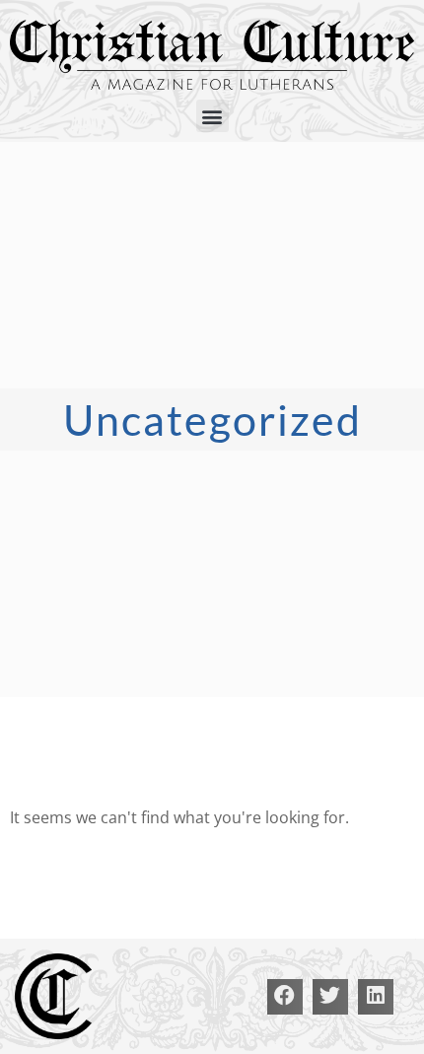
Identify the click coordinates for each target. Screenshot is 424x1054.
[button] (212, 116)
